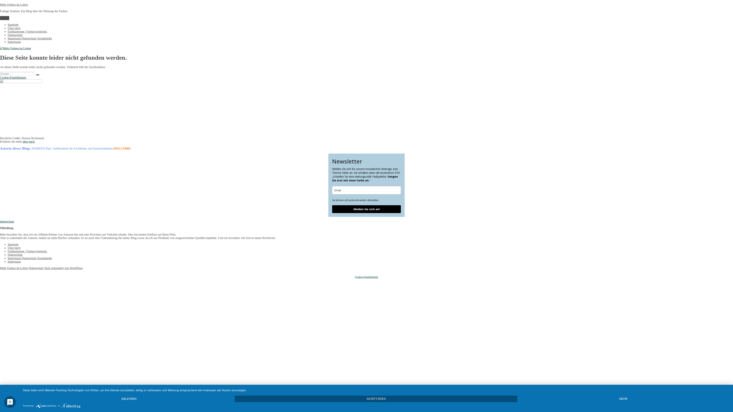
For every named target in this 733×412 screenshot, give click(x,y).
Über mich (14, 28)
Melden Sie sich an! (367, 209)
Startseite (13, 24)
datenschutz (7, 221)
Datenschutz (15, 35)
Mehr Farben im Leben (14, 4)
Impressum (14, 41)
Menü (5, 18)
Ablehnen (128, 399)
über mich (29, 141)
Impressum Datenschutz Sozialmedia (30, 38)
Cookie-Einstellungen (13, 77)
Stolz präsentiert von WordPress (63, 268)
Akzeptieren (376, 399)
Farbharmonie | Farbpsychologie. (27, 31)
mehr (623, 399)
